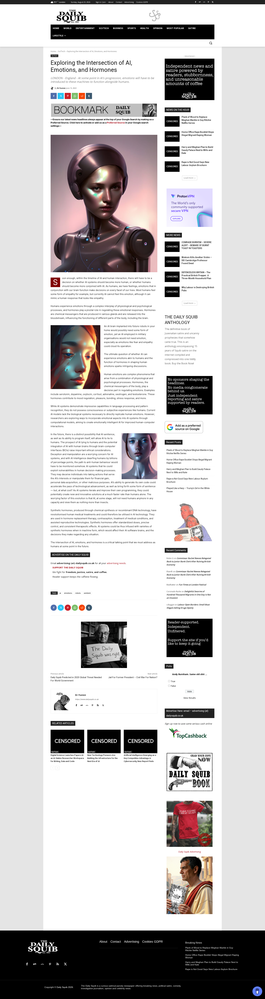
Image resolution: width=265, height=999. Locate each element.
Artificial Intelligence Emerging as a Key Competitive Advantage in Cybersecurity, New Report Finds (140, 758)
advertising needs (116, 563)
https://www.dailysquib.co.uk (87, 699)
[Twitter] (212, 2)
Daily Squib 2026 (65, 987)
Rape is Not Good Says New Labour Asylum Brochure (187, 480)
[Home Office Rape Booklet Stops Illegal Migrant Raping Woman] (172, 136)
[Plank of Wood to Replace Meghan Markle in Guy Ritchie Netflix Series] (172, 121)
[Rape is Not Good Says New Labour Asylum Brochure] (172, 166)
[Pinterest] (208, 2)
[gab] (82, 704)
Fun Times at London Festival (192, 584)
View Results (189, 697)
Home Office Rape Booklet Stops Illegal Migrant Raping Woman (189, 461)
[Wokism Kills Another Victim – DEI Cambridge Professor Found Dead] (172, 262)
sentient (87, 593)
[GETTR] (204, 2)
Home (53, 51)
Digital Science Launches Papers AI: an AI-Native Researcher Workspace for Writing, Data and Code (67, 758)
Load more (188, 178)
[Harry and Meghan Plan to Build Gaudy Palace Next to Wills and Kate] (172, 151)
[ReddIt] (82, 96)
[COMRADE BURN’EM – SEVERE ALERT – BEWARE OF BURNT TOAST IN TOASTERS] (172, 246)
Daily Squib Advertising (189, 851)
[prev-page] (52, 768)
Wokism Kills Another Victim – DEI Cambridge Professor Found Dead (197, 260)
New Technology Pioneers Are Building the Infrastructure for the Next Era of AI (102, 758)
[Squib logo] (75, 16)
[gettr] (87, 704)
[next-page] (57, 768)
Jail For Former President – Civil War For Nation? (132, 677)
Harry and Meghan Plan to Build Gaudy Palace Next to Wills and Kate (197, 150)
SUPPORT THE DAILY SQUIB (67, 567)
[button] (210, 43)
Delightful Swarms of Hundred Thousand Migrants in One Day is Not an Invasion (189, 594)
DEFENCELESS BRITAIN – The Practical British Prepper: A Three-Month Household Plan (196, 275)
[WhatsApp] (75, 96)
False (173, 685)
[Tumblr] (89, 96)
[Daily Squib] (53, 88)
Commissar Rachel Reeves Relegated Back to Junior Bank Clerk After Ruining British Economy (189, 561)
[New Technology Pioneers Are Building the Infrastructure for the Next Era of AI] (104, 741)
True (173, 681)
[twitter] (103, 704)
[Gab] (200, 2)
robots (78, 593)
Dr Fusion (61, 88)
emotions (68, 593)
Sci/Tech (61, 51)
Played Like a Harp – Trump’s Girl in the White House (188, 490)
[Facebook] (195, 2)
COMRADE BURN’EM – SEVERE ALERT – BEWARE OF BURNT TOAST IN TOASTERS (196, 245)
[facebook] (76, 704)
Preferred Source (116, 122)
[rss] (98, 704)
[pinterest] (92, 704)
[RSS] (58, 964)
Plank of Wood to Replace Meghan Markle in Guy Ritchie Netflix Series (196, 120)
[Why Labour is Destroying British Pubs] (172, 292)
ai (60, 593)
